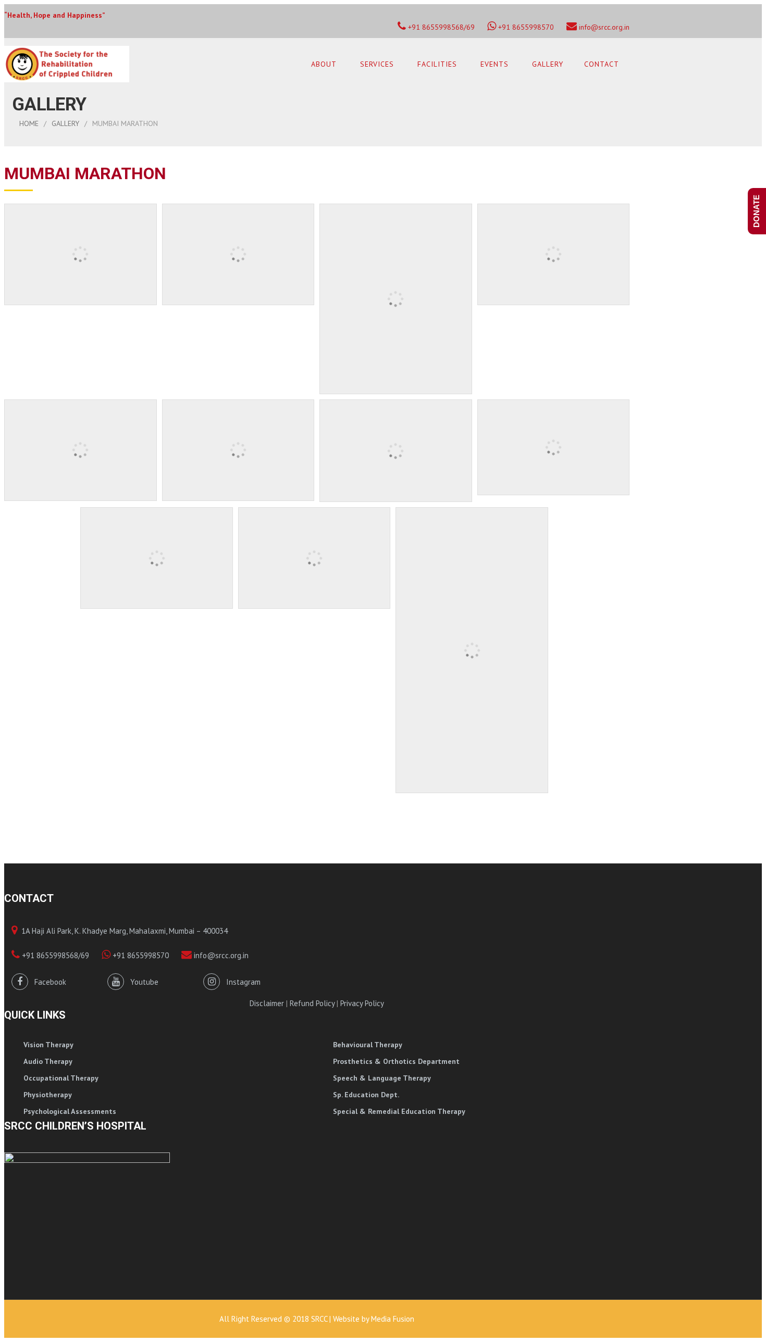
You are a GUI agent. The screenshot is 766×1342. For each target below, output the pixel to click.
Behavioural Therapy (367, 1044)
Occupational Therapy (60, 1078)
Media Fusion (392, 1319)
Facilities (437, 64)
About (324, 64)
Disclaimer (267, 1003)
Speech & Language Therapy (382, 1078)
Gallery (547, 64)
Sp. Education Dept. (366, 1094)
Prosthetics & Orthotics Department (396, 1061)
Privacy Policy (362, 1003)
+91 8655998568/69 (54, 955)
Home (29, 123)
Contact (601, 64)
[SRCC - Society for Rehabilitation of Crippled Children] (66, 64)
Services (377, 64)
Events (494, 64)
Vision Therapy (48, 1044)
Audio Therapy (47, 1061)
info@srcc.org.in (603, 27)
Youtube (141, 982)
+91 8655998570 (525, 27)
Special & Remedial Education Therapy (399, 1111)
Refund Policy (312, 1003)
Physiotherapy (47, 1094)
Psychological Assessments (69, 1111)
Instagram (240, 982)
